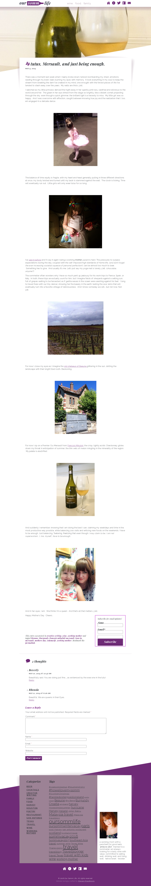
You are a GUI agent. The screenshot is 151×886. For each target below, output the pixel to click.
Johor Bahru (74, 811)
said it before (35, 260)
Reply (31, 680)
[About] (114, 2)
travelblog (55, 851)
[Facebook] (124, 2)
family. (87, 3)
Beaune (34, 638)
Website (29, 751)
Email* (101, 629)
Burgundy (43, 638)
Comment (30, 716)
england (64, 804)
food (30, 802)
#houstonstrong (76, 787)
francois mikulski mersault (62, 638)
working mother (75, 636)
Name (101, 623)
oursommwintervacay (65, 826)
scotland (55, 832)
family (30, 798)
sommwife (51, 640)
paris (85, 825)
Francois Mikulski (75, 445)
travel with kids (76, 855)
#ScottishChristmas (59, 794)
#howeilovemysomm (64, 790)
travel (31, 824)
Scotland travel (69, 833)
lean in (79, 638)
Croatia (54, 804)
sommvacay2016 (63, 836)
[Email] (129, 2)
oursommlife (65, 821)
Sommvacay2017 (59, 840)
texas (30, 821)
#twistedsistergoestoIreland (66, 796)
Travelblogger (73, 851)
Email (28, 744)
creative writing (54, 636)
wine (65, 636)
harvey (73, 804)
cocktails (33, 790)
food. (78, 3)
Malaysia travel (61, 814)
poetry (31, 811)
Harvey (31, 805)
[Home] (109, 2)
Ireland (63, 810)
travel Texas (56, 855)
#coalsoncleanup (58, 787)
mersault (29, 640)
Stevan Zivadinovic (86, 881)
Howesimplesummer (59, 807)
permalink (30, 643)
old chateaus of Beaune (75, 366)
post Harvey (55, 829)
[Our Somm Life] (35, 3)
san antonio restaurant (74, 829)
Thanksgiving (56, 848)
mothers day (40, 640)
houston (32, 808)
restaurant (34, 815)
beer (29, 786)
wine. (70, 3)
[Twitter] (119, 2)
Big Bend (70, 800)
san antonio (34, 818)
